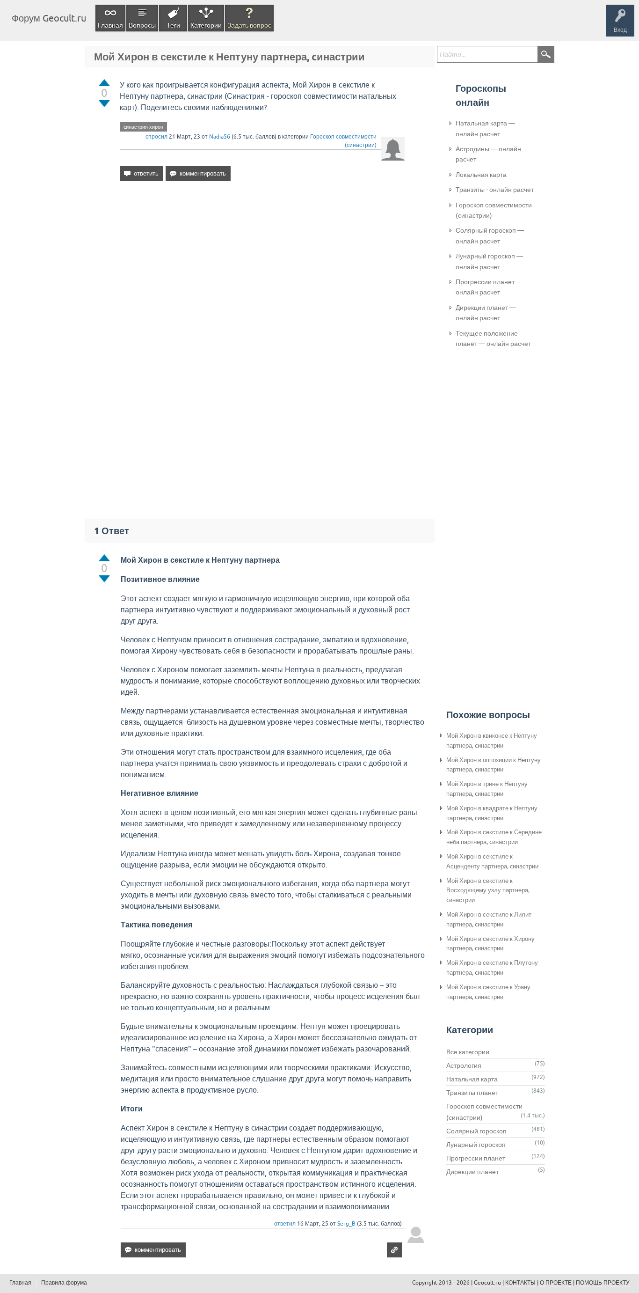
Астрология (463, 1065)
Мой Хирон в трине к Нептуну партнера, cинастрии (487, 788)
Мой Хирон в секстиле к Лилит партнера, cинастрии (488, 919)
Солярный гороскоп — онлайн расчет (490, 235)
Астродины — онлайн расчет (488, 154)
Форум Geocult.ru (49, 18)
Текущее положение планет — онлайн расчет (493, 338)
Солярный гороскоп (476, 1131)
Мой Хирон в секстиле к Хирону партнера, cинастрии (490, 943)
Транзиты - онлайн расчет (495, 189)
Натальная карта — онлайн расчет (485, 128)
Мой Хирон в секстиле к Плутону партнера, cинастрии (492, 967)
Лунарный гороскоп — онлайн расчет (489, 261)
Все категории (467, 1052)
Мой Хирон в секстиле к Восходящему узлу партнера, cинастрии (488, 890)
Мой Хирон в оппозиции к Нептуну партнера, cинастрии (493, 765)
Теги (173, 25)
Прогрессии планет (475, 1158)
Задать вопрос (249, 25)
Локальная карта (481, 174)
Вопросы (142, 25)
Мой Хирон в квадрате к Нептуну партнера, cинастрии (491, 813)
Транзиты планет (472, 1092)
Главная (110, 25)
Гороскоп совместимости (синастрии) (494, 210)
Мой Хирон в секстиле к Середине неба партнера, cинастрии (494, 837)
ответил (285, 1223)
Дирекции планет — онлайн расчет (486, 313)
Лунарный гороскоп (476, 1144)
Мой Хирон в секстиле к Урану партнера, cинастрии (488, 992)
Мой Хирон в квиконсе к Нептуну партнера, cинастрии (491, 740)
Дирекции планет (472, 1171)
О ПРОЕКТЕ (556, 1282)
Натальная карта (472, 1079)
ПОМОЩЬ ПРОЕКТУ (603, 1282)
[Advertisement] (262, 269)
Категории (206, 25)
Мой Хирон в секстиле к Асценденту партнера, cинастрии (492, 861)
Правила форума (64, 1282)
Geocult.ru (487, 1282)
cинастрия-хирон (143, 127)
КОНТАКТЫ (520, 1282)
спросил (156, 136)
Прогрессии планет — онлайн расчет (489, 287)
